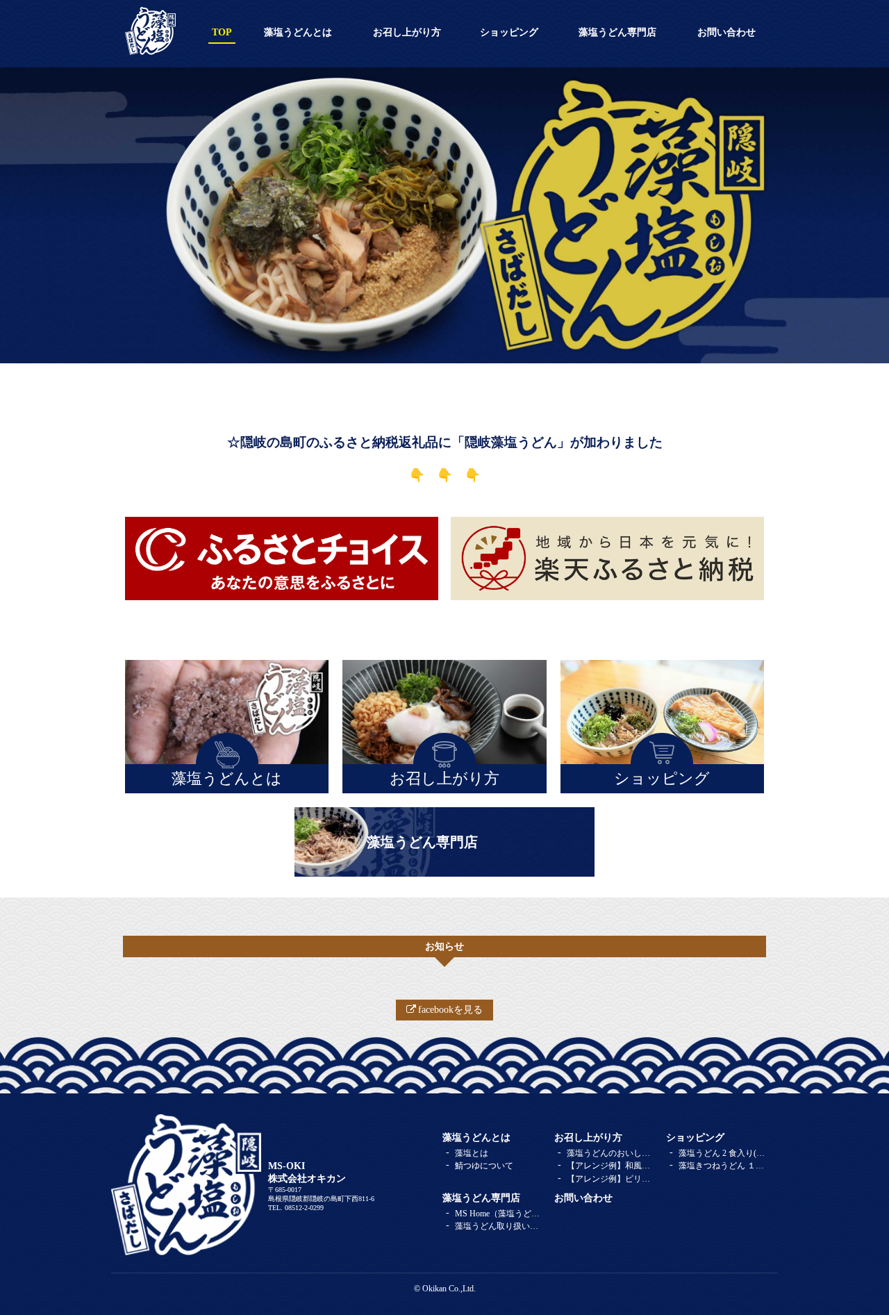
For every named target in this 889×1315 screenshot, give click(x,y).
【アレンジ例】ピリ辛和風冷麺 (611, 1179)
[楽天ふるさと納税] (607, 558)
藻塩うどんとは (298, 32)
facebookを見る (450, 1009)
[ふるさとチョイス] (281, 558)
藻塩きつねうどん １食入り (723, 1166)
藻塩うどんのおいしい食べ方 (611, 1153)
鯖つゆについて (484, 1166)
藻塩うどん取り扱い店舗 (499, 1226)
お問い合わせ (726, 32)
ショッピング (509, 32)
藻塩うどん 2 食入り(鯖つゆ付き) (723, 1153)
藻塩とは (471, 1153)
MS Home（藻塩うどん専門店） (499, 1213)
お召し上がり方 (407, 32)
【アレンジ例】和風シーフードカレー (611, 1166)
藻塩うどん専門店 (617, 32)
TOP (222, 32)
